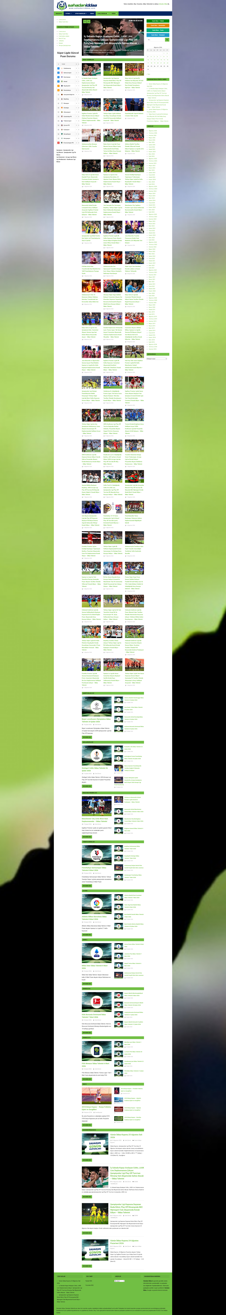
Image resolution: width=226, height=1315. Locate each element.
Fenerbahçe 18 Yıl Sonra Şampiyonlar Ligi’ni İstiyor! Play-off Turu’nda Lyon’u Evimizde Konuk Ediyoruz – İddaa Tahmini (111, 520)
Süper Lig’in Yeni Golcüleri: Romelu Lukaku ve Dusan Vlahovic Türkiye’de (133, 269)
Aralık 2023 (152, 205)
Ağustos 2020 (153, 298)
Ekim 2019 (152, 312)
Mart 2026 (152, 142)
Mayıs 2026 (152, 138)
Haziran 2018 (152, 349)
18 (151, 63)
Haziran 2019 (152, 321)
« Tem (148, 74)
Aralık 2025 (152, 149)
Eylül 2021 (151, 268)
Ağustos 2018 (153, 344)
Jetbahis (61, 41)
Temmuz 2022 (153, 244)
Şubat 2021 (152, 284)
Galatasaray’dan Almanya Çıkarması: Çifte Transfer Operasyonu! (89, 146)
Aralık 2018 (152, 335)
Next (88, 21)
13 (158, 60)
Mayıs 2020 (152, 305)
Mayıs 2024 (152, 193)
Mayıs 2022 (152, 249)
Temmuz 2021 (153, 272)
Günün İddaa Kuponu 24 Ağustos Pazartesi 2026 (111, 46)
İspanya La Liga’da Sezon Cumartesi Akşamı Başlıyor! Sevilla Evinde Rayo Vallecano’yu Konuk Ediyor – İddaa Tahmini (111, 678)
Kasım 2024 (152, 179)
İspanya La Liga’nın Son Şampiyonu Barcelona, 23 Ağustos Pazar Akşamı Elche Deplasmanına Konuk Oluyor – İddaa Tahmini (112, 179)
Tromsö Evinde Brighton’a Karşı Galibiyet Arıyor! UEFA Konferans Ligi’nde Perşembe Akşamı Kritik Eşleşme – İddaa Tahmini (134, 428)
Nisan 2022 (152, 251)
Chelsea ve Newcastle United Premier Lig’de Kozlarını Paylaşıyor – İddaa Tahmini (132, 800)
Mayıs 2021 (152, 277)
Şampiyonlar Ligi (88, 693)
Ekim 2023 (152, 210)
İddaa (92, 13)
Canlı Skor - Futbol (158, 21)
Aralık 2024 (152, 177)
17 (148, 63)
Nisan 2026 (152, 140)
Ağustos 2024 (153, 186)
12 (154, 60)
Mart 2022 (152, 254)
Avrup (60, 45)
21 (161, 63)
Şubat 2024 (152, 200)
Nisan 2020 (152, 307)
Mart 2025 (152, 170)
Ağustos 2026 (153, 131)
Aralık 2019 (152, 309)
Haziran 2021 (152, 275)
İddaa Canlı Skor (63, 22)
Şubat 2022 (152, 256)
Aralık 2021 (152, 261)
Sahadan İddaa (163, 4)
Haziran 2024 (152, 191)
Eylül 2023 (151, 212)
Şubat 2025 (152, 172)
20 (158, 63)
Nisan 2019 (152, 326)
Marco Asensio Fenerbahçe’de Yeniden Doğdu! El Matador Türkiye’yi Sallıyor (132, 768)
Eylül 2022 (151, 240)
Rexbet (61, 43)
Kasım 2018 (152, 337)
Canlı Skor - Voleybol (158, 35)
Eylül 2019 (151, 314)
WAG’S (85, 1084)
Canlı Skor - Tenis (157, 30)
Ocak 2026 (152, 147)
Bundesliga (86, 988)
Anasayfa (59, 13)
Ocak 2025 (152, 175)
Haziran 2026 (152, 135)
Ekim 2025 (152, 154)
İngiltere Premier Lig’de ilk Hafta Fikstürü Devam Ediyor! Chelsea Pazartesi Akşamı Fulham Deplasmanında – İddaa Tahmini (91, 118)
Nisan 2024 (152, 196)
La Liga (85, 890)
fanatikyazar (98, 1112)
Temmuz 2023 (153, 216)
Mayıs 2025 (152, 165)
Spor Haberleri (80, 13)
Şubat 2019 (152, 330)
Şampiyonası (67, 45)
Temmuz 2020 (153, 300)
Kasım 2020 (152, 291)
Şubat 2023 (152, 228)
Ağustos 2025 (153, 158)
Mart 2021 (152, 281)
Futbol (68, 13)
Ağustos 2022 (153, 242)
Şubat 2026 (152, 145)
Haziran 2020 (152, 302)
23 (167, 63)
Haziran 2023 (152, 219)
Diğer (113, 13)
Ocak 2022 (152, 258)
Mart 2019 (152, 328)
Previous (85, 21)
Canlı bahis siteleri (64, 36)
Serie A (85, 939)
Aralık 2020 (152, 288)
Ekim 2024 (152, 182)
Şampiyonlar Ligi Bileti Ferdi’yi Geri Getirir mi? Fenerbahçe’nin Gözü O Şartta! (91, 238)
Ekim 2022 (152, 237)
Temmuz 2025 (153, 161)
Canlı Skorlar (102, 13)
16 (167, 60)
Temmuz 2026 (153, 133)
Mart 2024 (152, 198)
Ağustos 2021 (153, 270)
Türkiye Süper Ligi (89, 841)
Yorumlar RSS (89, 1285)
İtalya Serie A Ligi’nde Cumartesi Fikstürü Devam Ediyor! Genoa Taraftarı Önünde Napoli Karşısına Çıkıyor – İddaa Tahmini (134, 299)
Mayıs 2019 (152, 323)
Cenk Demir (98, 724)
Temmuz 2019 (153, 319)
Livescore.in (62, 19)
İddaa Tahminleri (88, 59)
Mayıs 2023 (152, 221)
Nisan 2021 (152, 279)
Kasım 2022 (152, 235)
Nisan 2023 (152, 223)
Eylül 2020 (151, 295)
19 (154, 63)
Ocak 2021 (152, 286)
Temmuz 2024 (153, 189)
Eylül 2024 (151, 184)
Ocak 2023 (152, 230)
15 (164, 60)
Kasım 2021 (152, 263)
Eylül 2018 (151, 342)
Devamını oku (87, 737)
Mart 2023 (152, 226)
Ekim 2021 (152, 265)
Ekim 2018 (152, 340)
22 (164, 63)
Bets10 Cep (62, 38)
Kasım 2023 (152, 207)
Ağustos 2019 (153, 316)
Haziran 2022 (152, 247)
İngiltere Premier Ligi (90, 792)
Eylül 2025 (151, 156)
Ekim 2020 (152, 293)
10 (148, 60)
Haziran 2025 (152, 163)
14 (161, 60)
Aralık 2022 (152, 233)
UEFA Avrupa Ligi (88, 742)
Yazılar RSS (88, 1281)
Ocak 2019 (152, 333)
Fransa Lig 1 (87, 1037)
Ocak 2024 (152, 203)
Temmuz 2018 (153, 347)
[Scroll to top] (223, 1312)
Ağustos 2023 (153, 214)
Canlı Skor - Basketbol (158, 25)
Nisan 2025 (152, 168)
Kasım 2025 (152, 151)
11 (151, 60)
